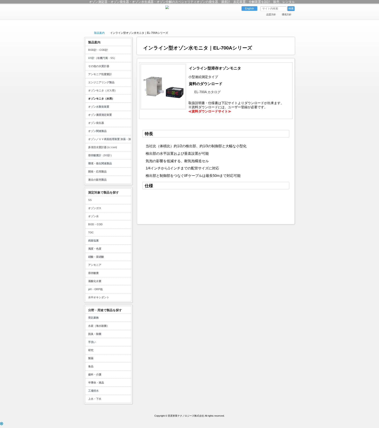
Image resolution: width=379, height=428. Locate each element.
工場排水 (93, 390)
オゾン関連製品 (97, 131)
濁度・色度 (94, 248)
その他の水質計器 (98, 66)
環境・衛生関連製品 (100, 163)
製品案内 (141, 23)
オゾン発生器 (96, 122)
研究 (90, 350)
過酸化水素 (94, 281)
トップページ (86, 32)
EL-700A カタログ (207, 92)
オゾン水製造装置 (98, 106)
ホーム (109, 23)
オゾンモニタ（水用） (101, 98)
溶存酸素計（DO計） (100, 155)
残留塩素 (93, 240)
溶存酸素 (93, 273)
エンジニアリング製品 (101, 82)
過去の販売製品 (97, 179)
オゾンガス (94, 208)
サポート (205, 23)
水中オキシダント (98, 297)
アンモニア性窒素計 (100, 74)
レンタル (237, 23)
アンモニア (94, 264)
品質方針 (271, 14)
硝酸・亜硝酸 (96, 256)
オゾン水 (93, 216)
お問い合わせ (269, 23)
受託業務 (93, 317)
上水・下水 (94, 398)
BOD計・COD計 (98, 50)
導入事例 (173, 23)
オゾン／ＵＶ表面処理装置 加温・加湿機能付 (108, 140)
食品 (90, 366)
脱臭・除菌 (94, 334)
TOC (91, 232)
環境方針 (286, 14)
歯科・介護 (94, 374)
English (249, 8)
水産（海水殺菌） (98, 325)
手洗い (92, 342)
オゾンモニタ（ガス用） (102, 90)
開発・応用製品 (97, 171)
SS (90, 200)
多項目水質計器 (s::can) (102, 147)
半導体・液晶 (96, 382)
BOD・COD (95, 224)
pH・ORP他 (95, 289)
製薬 (90, 358)
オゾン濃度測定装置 (100, 114)
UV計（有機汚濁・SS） (102, 58)
